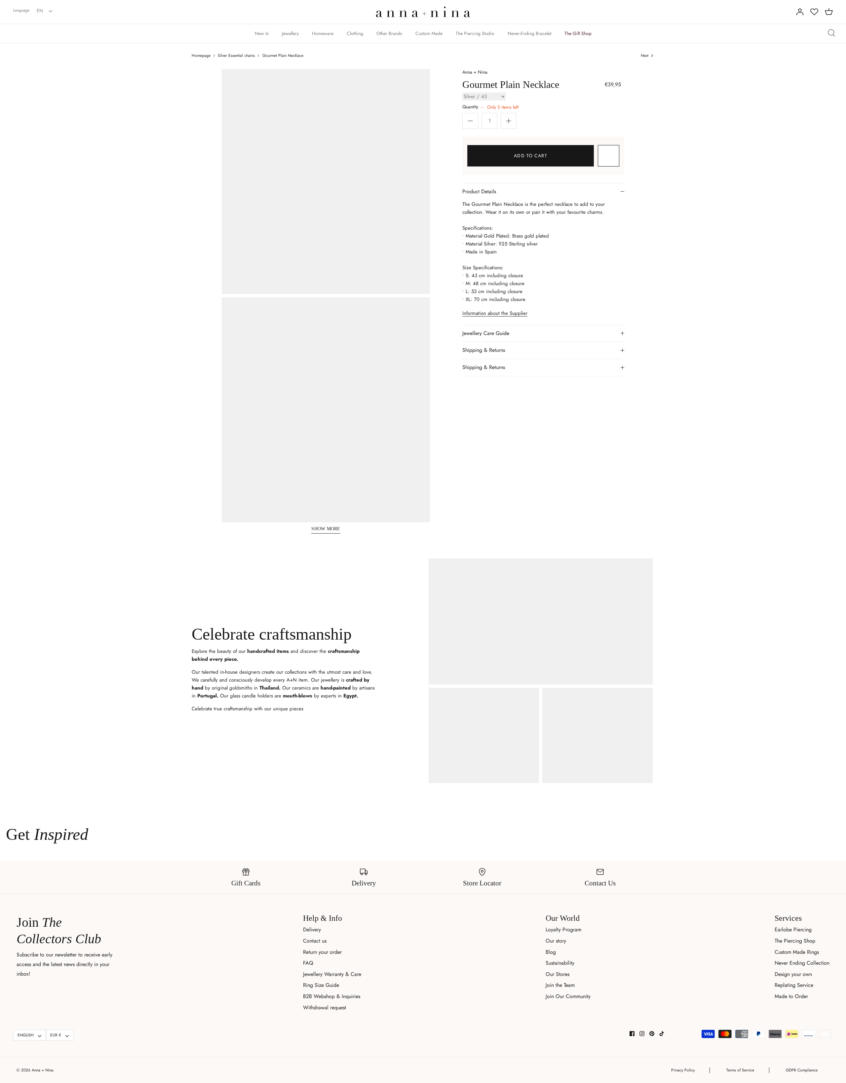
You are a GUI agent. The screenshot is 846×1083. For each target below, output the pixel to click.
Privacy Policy (683, 1070)
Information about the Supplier (494, 313)
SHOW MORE (325, 528)
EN (40, 10)
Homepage (201, 55)
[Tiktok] (661, 1033)
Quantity (490, 106)
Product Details (479, 191)
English (26, 1035)
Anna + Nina (474, 72)
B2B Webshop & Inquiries (331, 996)
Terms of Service (740, 1070)
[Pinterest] (651, 1033)
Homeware (322, 33)
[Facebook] (632, 1033)
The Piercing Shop (795, 941)
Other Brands (389, 33)
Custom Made (428, 33)
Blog (551, 952)
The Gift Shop (578, 33)
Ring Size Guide (321, 985)
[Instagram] (641, 1033)
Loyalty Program (563, 929)
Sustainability (560, 963)
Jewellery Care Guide (485, 333)
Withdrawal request (324, 1007)
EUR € (55, 1035)
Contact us (315, 941)
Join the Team (560, 985)
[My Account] (800, 12)
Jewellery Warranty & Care (332, 974)
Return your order (322, 952)
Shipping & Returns (483, 350)
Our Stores (557, 974)
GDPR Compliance (802, 1070)
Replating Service (794, 985)
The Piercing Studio (475, 33)
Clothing (355, 33)
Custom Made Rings (797, 952)
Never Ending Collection (802, 963)
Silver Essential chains (236, 55)
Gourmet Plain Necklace (282, 55)
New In (262, 33)
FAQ (308, 963)
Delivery (312, 929)
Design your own (793, 974)
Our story (556, 941)
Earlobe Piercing (793, 929)
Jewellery (290, 33)
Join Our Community (568, 996)
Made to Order (791, 996)
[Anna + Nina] (423, 12)
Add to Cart (530, 155)
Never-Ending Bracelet (529, 33)
